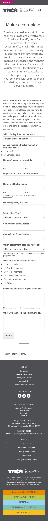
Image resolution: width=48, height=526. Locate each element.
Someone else (13, 155)
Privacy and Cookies (24, 378)
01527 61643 (25, 431)
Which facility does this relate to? (19, 134)
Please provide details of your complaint (23, 288)
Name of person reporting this (18, 160)
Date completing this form (16, 202)
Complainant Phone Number (16, 234)
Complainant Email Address (17, 223)
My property (12, 264)
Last (26, 169)
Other (9, 283)
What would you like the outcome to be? (22, 313)
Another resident (15, 268)
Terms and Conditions (24, 374)
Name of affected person (15, 184)
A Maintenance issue (16, 275)
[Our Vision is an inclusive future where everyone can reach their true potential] (19, 10)
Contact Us (24, 371)
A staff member (14, 272)
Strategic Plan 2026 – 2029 (24, 384)
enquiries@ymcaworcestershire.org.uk (27, 434)
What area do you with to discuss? (20, 260)
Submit (8, 335)
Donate (6, 2)
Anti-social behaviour (17, 279)
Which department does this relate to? (22, 245)
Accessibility (24, 381)
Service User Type (12, 213)
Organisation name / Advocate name (20, 173)
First (5, 169)
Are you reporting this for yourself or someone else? (20, 146)
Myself (10, 151)
